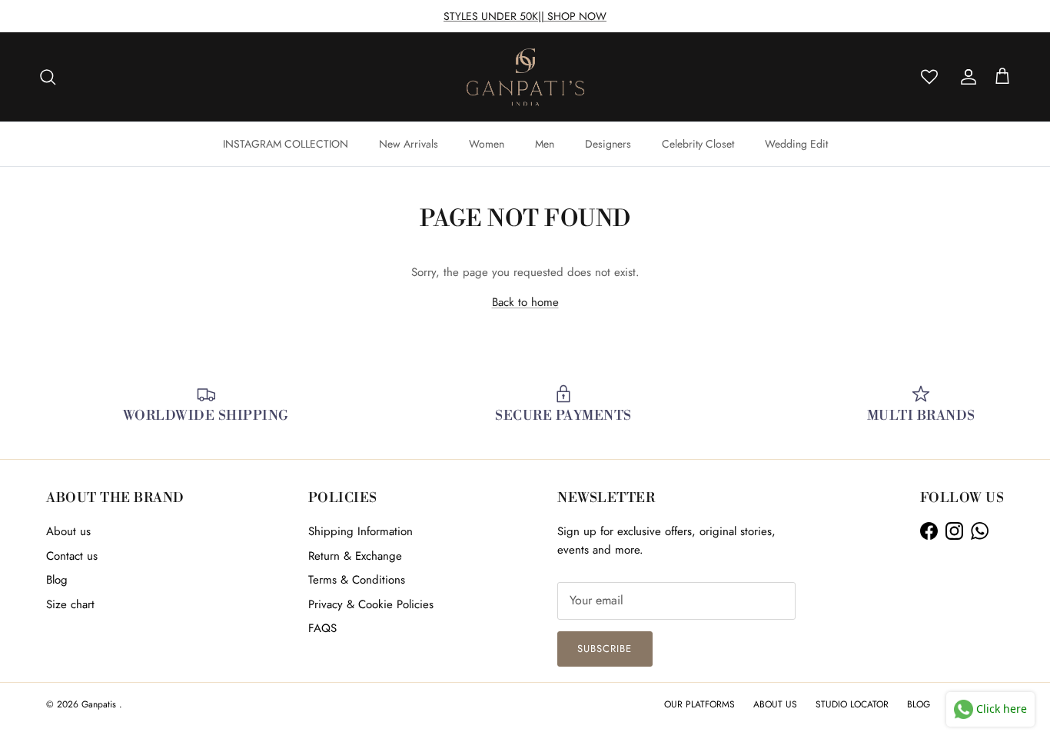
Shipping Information (360, 531)
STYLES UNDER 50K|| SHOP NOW (525, 16)
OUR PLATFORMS (699, 704)
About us (68, 531)
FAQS (322, 628)
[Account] (965, 77)
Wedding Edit (796, 143)
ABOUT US (775, 704)
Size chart (70, 604)
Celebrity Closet (698, 143)
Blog (57, 579)
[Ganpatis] (525, 77)
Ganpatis (100, 704)
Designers (608, 143)
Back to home (525, 302)
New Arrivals (408, 143)
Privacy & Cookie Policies (371, 604)
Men (544, 143)
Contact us (72, 555)
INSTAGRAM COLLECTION (285, 143)
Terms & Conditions (356, 579)
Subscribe (604, 648)
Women (486, 143)
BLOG (918, 704)
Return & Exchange (355, 555)
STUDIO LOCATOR (852, 704)
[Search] (47, 77)
